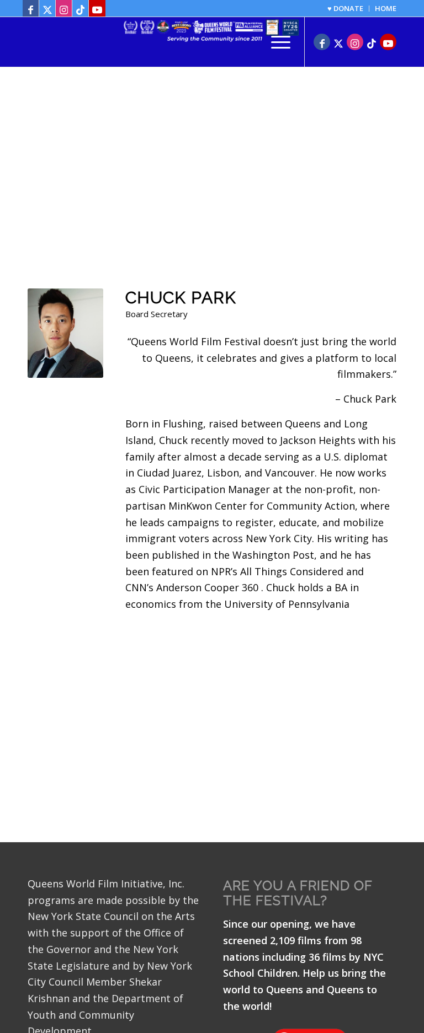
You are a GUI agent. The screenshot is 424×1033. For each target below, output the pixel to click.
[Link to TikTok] (80, 8)
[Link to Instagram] (64, 8)
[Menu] (275, 42)
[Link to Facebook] (31, 8)
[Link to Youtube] (97, 8)
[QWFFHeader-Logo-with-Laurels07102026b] (212, 42)
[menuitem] (345, 9)
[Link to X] (47, 8)
